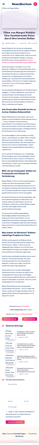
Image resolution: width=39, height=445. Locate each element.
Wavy (4, 434)
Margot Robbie (15, 83)
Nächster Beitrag (29, 319)
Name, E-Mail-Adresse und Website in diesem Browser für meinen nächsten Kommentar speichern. (20, 414)
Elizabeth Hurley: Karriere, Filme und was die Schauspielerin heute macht (26, 370)
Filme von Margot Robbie (24, 314)
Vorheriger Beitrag (10, 319)
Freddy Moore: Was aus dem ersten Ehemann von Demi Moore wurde (26, 333)
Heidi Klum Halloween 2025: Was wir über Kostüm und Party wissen (27, 358)
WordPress (19, 436)
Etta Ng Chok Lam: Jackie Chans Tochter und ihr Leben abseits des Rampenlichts (26, 345)
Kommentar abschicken (15, 422)
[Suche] (35, 4)
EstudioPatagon (20, 434)
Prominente (25, 306)
